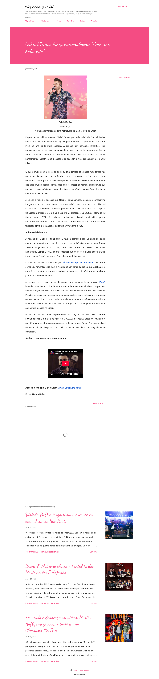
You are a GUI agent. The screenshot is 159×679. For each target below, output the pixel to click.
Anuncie (94, 21)
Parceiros (70, 21)
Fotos (82, 21)
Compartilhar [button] (123, 77)
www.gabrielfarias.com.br (70, 388)
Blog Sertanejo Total (39, 6)
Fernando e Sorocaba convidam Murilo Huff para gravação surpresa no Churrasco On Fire (58, 624)
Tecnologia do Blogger (81, 670)
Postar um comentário (49, 552)
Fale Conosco (45, 21)
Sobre (59, 21)
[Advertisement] (62, 479)
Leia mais (93, 552)
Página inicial (29, 21)
